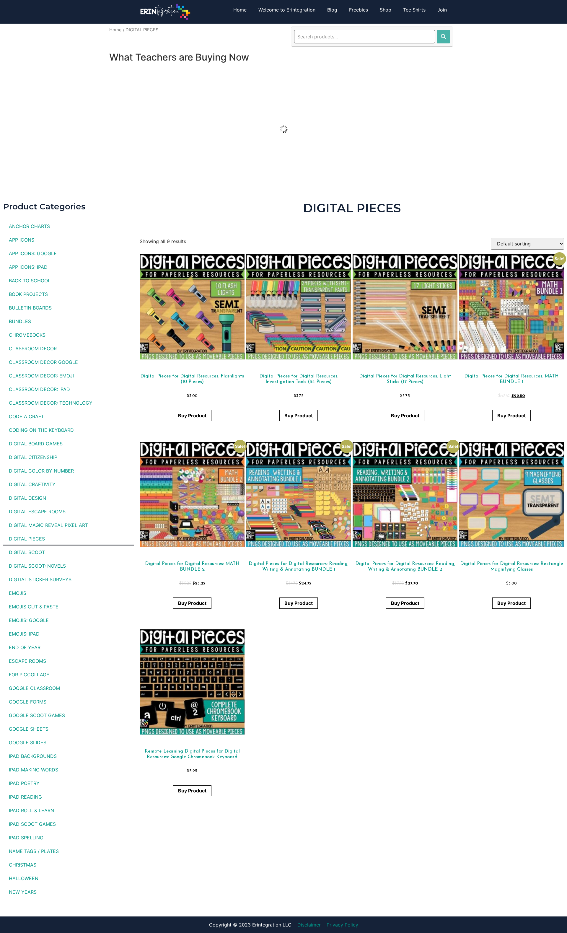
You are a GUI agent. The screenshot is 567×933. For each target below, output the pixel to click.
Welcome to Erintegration (286, 10)
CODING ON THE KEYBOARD (41, 430)
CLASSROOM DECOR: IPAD (39, 389)
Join (442, 10)
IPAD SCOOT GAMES (32, 824)
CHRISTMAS (22, 865)
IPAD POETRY (24, 783)
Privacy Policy (342, 925)
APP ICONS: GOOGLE (33, 253)
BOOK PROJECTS (28, 294)
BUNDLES (20, 321)
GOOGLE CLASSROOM (34, 688)
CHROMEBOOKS (27, 335)
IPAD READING (25, 797)
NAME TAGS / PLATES (34, 851)
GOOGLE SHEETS (28, 729)
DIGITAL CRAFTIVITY (32, 484)
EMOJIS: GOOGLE (29, 620)
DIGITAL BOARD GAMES (36, 444)
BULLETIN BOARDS (30, 308)
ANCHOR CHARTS (29, 226)
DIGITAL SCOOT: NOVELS (37, 566)
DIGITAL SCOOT (27, 552)
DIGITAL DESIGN (27, 498)
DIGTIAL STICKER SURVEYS (40, 579)
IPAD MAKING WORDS (33, 770)
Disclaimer (309, 925)
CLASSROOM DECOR (33, 348)
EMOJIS (17, 593)
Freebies (358, 10)
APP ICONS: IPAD (28, 267)
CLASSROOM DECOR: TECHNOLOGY (50, 403)
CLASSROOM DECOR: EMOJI (41, 376)
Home (240, 10)
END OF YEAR (24, 647)
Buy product (192, 416)
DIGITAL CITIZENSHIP (33, 457)
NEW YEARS (23, 892)
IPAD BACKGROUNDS (33, 756)
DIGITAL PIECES (27, 539)
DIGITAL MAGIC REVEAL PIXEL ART (48, 525)
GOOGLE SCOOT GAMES (37, 715)
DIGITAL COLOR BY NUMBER (41, 471)
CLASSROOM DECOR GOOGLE (43, 362)
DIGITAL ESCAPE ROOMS (37, 511)
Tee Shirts (414, 10)
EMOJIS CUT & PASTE (33, 607)
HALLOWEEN (23, 878)
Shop (385, 10)
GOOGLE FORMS (27, 702)
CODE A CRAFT (26, 416)
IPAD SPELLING (26, 838)
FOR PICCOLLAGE (29, 675)
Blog (332, 10)
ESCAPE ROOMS (27, 661)
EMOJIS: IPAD (24, 634)
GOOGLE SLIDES (27, 742)
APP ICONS (21, 240)
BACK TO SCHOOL (29, 281)
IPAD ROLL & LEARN (31, 810)
